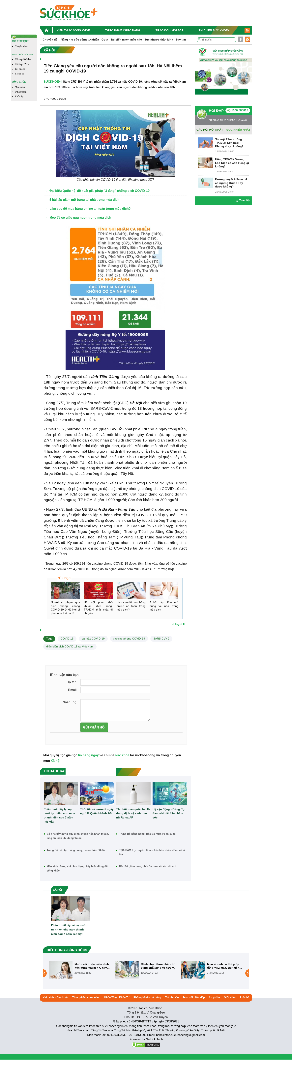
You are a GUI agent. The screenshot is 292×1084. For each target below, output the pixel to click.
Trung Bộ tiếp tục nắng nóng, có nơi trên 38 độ (76, 850)
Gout (105, 39)
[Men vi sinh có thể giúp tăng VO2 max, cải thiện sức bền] (127, 969)
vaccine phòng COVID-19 (129, 638)
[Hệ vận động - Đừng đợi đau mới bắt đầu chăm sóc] (170, 793)
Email (72, 690)
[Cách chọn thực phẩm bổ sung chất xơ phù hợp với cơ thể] (61, 969)
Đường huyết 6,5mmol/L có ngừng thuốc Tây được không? (231, 183)
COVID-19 (67, 638)
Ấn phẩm (214, 997)
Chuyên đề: (50, 39)
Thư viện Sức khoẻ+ (214, 30)
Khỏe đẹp (19, 96)
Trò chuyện (172, 997)
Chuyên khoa (21, 46)
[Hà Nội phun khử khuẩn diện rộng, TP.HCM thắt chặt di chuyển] (98, 590)
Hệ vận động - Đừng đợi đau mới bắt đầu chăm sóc (169, 813)
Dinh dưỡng (20, 91)
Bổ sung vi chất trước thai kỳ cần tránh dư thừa (225, 965)
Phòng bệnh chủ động (147, 997)
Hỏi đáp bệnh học (23, 59)
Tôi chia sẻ (20, 69)
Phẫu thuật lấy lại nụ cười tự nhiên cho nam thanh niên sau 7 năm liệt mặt (59, 815)
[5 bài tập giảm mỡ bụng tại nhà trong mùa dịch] (164, 590)
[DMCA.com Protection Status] (146, 1044)
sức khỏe (122, 755)
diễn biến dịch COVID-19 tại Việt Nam (70, 646)
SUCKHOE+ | (53, 81)
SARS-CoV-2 (161, 638)
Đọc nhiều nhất (238, 129)
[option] (80, 970)
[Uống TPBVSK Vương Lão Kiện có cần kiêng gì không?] (205, 162)
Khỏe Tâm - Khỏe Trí (117, 997)
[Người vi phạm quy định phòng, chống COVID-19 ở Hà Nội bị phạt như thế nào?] (65, 590)
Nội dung (69, 702)
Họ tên (71, 682)
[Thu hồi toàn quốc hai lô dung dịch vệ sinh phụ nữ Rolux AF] (133, 793)
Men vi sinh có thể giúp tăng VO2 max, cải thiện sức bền (157, 965)
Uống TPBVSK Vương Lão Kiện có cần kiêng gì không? (232, 163)
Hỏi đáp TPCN (22, 64)
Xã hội (55, 760)
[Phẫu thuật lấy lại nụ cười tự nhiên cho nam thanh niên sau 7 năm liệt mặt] (61, 793)
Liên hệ (244, 997)
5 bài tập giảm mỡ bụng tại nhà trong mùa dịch (164, 606)
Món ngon (20, 87)
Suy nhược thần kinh (158, 39)
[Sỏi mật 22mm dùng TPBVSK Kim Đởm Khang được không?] (205, 142)
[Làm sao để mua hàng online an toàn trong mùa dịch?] (131, 590)
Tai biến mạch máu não (126, 39)
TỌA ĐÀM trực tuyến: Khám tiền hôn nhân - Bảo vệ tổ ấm (152, 852)
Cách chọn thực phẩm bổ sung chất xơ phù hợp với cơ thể (92, 965)
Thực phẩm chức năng (122, 30)
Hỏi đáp (216, 111)
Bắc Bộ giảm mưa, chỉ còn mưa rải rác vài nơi (147, 866)
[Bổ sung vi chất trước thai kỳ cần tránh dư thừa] (193, 973)
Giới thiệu (230, 997)
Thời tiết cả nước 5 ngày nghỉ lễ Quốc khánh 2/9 (97, 811)
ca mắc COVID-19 (93, 638)
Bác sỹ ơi (19, 73)
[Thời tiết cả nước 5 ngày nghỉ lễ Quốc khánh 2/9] (97, 793)
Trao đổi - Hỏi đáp (169, 30)
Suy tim (181, 39)
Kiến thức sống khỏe (73, 30)
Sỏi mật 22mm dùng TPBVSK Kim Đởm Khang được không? (229, 143)
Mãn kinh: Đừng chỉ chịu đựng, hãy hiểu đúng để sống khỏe (77, 868)
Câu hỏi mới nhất (209, 129)
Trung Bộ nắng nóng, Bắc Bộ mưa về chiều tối (147, 833)
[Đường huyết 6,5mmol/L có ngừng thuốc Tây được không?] (205, 182)
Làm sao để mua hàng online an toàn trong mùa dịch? (131, 606)
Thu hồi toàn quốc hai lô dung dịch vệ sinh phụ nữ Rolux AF (133, 813)
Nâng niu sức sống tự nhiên (80, 39)
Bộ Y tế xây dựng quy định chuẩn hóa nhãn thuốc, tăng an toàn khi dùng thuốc (78, 836)
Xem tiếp (244, 200)
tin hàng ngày (88, 755)
